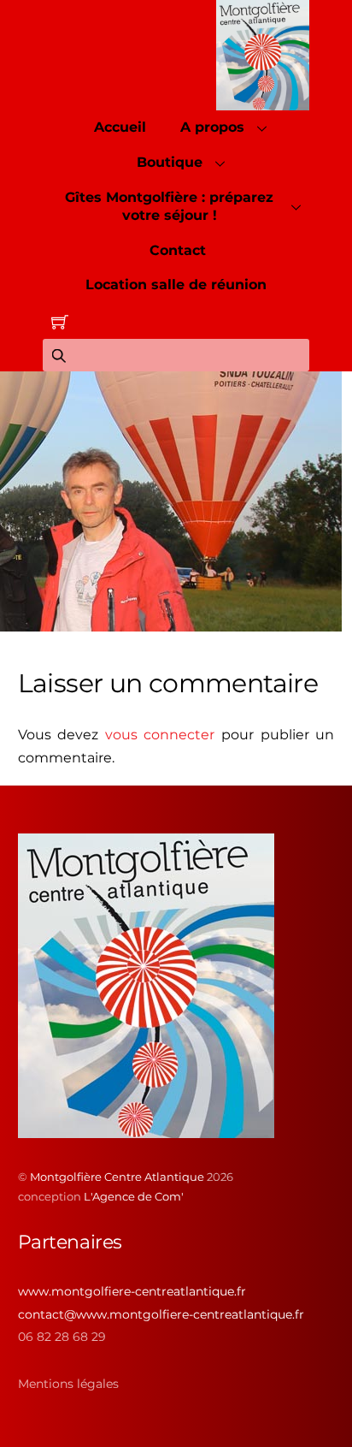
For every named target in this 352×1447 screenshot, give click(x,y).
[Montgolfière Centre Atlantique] (146, 1131)
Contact (178, 250)
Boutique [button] (169, 162)
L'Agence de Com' (134, 1196)
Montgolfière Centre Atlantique (117, 1176)
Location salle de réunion (176, 284)
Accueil (120, 127)
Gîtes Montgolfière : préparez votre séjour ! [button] (169, 206)
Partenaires (70, 1242)
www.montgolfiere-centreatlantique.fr (132, 1291)
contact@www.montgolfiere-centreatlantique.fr (161, 1314)
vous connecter (160, 734)
